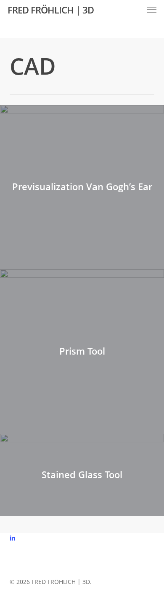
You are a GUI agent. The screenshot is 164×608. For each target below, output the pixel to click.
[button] (151, 9)
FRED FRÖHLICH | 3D (51, 9)
